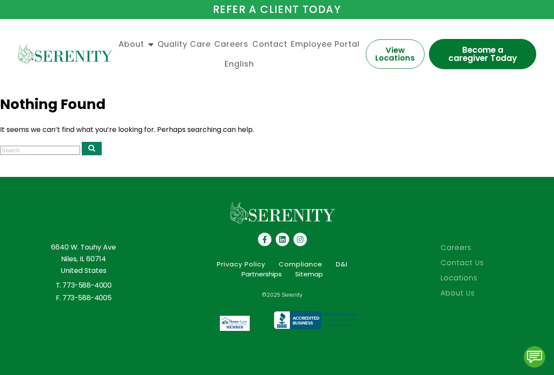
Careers (231, 43)
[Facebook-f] (264, 239)
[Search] (92, 148)
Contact (269, 43)
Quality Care (184, 43)
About (131, 43)
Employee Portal (325, 43)
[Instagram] (300, 239)
